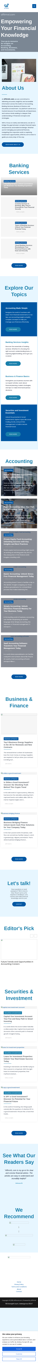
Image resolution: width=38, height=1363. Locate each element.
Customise (19, 1354)
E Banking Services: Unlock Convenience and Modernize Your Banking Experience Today (18, 185)
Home (19, 1282)
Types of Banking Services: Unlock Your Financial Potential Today (24, 227)
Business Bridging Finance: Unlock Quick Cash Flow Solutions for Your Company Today (19, 824)
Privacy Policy (19, 1284)
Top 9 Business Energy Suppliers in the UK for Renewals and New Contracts (18, 744)
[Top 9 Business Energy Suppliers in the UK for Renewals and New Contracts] (19, 724)
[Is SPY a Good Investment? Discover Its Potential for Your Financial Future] (10, 1087)
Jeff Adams (8, 190)
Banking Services (9, 181)
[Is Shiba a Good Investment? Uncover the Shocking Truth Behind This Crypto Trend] (11, 773)
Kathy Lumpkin (20, 212)
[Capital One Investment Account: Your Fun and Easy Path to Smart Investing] (13, 1007)
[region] (19, 1347)
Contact (19, 1291)
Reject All (19, 1359)
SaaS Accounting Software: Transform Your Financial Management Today (16, 645)
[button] (35, 935)
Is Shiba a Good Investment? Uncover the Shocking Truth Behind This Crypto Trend (16, 784)
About (19, 1289)
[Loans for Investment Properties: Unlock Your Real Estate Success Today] (12, 1047)
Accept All (19, 1349)
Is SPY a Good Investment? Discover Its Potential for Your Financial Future (17, 1099)
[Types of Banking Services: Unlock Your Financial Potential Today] (6, 228)
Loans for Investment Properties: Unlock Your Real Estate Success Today (18, 1058)
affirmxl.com (18, 1300)
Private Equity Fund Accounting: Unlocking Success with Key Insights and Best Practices (18, 541)
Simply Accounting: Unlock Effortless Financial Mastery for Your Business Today (17, 608)
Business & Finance (11, 739)
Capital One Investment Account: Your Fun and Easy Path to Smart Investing (18, 1018)
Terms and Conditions (19, 1287)
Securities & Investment (13, 1013)
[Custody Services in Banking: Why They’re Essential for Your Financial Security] (6, 207)
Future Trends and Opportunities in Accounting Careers (17, 963)
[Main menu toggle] (34, 6)
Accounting (8, 470)
